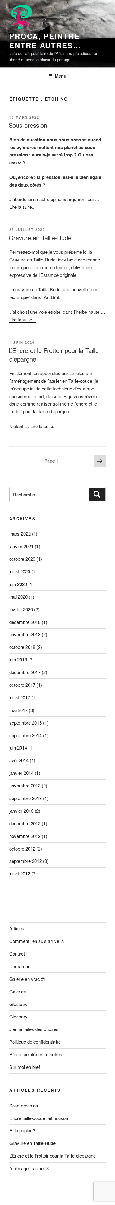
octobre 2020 (22, 559)
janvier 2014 (21, 773)
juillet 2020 (19, 571)
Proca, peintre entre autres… (45, 41)
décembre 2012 (24, 823)
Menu (61, 76)
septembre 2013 (25, 798)
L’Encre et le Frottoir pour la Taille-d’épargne (55, 354)
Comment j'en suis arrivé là (36, 941)
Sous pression (28, 125)
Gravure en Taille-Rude (40, 237)
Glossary (18, 1004)
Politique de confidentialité (35, 1041)
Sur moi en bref (24, 1067)
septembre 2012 (25, 861)
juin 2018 (18, 659)
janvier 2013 (21, 810)
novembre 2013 (24, 785)
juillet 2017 (19, 697)
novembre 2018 (24, 634)
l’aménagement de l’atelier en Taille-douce (50, 381)
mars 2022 (20, 533)
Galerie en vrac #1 (27, 979)
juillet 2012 (19, 873)
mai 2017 (18, 710)
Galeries (17, 991)
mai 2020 (18, 596)
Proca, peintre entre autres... (37, 1054)
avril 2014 (19, 760)
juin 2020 (18, 584)
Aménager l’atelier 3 (29, 1168)
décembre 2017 (24, 672)
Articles (16, 928)
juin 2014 (18, 747)
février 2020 (21, 609)
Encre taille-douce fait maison (38, 1118)
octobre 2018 (22, 647)
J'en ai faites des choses (34, 1029)
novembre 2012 (24, 836)
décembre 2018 (24, 622)
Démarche (19, 966)
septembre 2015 (25, 722)
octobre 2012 (22, 848)
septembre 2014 (25, 735)
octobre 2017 (22, 684)
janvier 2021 (21, 546)
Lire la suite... (22, 207)
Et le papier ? (22, 1130)
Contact (17, 953)
